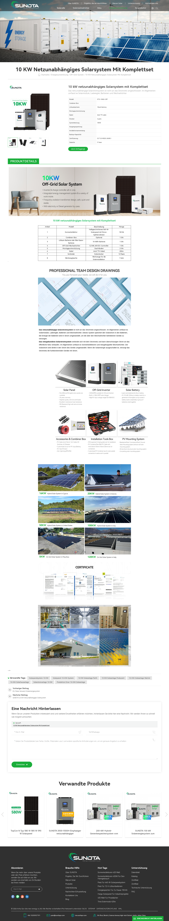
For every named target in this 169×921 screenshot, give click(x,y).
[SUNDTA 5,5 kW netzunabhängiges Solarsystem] (65, 809)
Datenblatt (135, 872)
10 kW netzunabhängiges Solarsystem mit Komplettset (31, 725)
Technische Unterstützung (141, 888)
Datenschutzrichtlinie (107, 909)
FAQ (133, 892)
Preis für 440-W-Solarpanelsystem (111, 882)
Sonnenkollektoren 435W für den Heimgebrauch (111, 877)
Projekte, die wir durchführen (95, 3)
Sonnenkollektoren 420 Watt (109, 872)
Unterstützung (134, 3)
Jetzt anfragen (77, 149)
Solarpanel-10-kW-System (63, 678)
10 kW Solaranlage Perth (87, 678)
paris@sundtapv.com (58, 915)
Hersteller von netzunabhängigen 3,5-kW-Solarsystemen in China (26, 832)
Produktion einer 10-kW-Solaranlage (71, 682)
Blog (67, 899)
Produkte (68, 884)
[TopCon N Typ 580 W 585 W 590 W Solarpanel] (143, 809)
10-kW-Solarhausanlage (19, 682)
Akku (99, 8)
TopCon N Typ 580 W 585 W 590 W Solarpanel (143, 832)
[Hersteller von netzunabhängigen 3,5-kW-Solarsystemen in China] (26, 809)
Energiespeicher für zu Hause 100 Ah (112, 890)
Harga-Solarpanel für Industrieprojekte (113, 894)
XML (120, 909)
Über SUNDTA (73, 3)
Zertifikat (134, 880)
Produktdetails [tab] (23, 161)
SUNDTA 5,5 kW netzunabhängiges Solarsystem (65, 832)
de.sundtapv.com (81, 915)
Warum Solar (117, 3)
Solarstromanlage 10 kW (42, 682)
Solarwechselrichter (81, 8)
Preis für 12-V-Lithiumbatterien (110, 886)
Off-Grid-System (77, 75)
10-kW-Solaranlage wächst (139, 678)
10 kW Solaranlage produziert (113, 678)
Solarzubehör (140, 8)
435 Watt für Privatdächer (108, 898)
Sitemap (91, 909)
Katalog (134, 876)
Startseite (45, 75)
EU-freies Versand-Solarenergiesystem (104, 832)
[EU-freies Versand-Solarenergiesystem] (104, 809)
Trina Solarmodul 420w (107, 902)
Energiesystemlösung (118, 8)
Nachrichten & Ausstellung (75, 892)
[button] (166, 814)
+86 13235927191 (33, 915)
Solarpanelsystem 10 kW (38, 678)
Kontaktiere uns (151, 3)
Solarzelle (61, 8)
